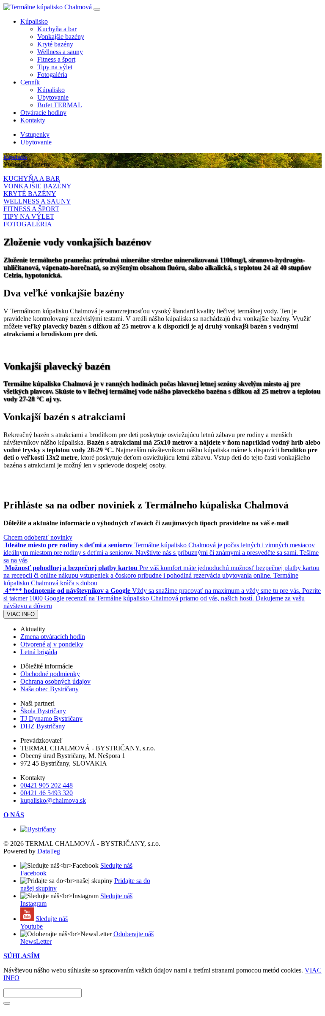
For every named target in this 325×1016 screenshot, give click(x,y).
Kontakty (32, 120)
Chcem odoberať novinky (37, 537)
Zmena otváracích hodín (52, 636)
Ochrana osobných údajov (55, 681)
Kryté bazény (55, 44)
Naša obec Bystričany (49, 689)
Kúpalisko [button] (34, 21)
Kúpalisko (51, 89)
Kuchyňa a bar (57, 29)
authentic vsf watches (111, 1008)
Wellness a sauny (60, 51)
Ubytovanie (53, 97)
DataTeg (48, 851)
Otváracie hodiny (43, 112)
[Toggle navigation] (97, 9)
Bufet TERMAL (59, 105)
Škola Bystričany (43, 710)
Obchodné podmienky (50, 673)
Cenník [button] (30, 82)
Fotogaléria (52, 74)
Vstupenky (35, 134)
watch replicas (62, 1008)
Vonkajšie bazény (60, 36)
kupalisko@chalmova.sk (53, 800)
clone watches (22, 1008)
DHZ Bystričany (42, 726)
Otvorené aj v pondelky (51, 644)
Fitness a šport (56, 59)
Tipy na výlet (54, 67)
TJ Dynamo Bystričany (51, 718)
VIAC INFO (21, 614)
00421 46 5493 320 (46, 792)
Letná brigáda (38, 651)
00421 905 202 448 (46, 785)
